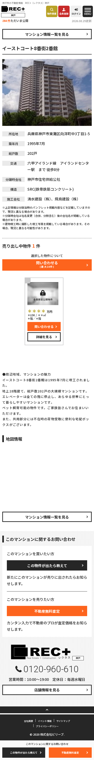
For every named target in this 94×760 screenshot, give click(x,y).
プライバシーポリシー (47, 726)
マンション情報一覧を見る (47, 34)
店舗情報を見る (47, 690)
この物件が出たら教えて (47, 565)
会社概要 (28, 721)
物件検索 (51, 13)
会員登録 (63, 13)
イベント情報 (45, 721)
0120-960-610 (51, 669)
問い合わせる (44, 326)
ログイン (76, 13)
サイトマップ (63, 721)
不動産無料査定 (47, 611)
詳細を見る (44, 337)
